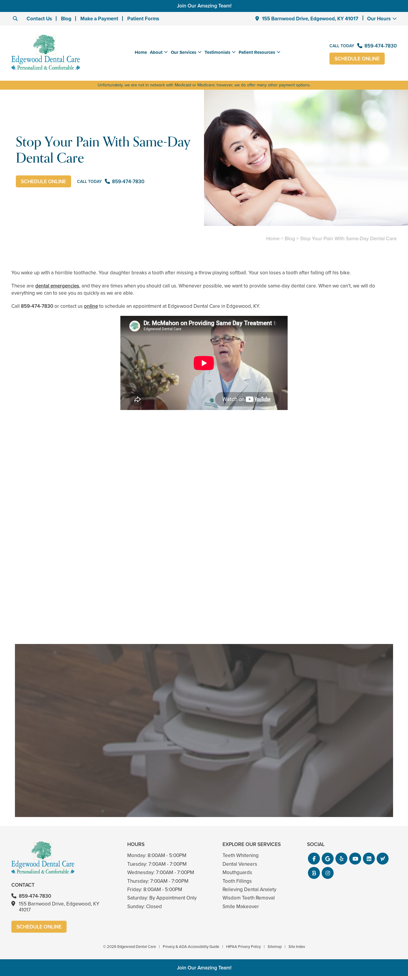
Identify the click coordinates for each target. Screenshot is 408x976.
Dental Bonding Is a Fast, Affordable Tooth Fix (204, 594)
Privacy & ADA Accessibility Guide (191, 946)
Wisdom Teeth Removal (249, 898)
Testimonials (217, 52)
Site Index (297, 946)
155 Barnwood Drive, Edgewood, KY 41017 (310, 18)
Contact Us (39, 18)
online (91, 306)
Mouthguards (237, 872)
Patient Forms (143, 18)
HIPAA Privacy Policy (243, 946)
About (156, 52)
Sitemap (275, 946)
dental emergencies (57, 286)
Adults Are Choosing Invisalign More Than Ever (73, 594)
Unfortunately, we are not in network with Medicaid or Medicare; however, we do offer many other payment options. (204, 85)
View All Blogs (204, 637)
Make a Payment (99, 18)
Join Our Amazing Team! (204, 6)
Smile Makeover (241, 906)
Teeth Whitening (241, 855)
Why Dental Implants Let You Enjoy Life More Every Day (334, 594)
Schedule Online (357, 58)
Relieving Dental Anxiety (249, 889)
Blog (66, 18)
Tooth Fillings (237, 881)
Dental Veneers (240, 864)
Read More (29, 611)
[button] (314, 859)
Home (141, 52)
